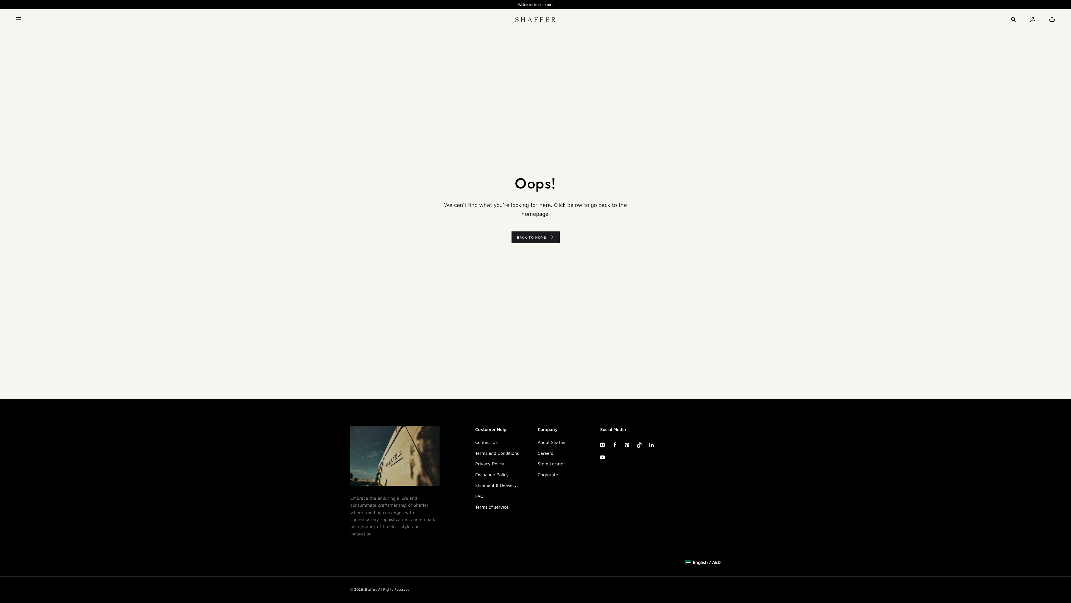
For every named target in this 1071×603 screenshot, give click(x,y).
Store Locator (551, 463)
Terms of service (492, 506)
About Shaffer (552, 442)
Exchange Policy (492, 474)
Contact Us (486, 442)
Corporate (548, 474)
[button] (19, 19)
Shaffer (370, 589)
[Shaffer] (535, 19)
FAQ (479, 496)
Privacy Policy (489, 463)
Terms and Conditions (497, 453)
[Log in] (1032, 19)
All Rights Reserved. (394, 589)
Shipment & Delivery (496, 485)
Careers (545, 453)
